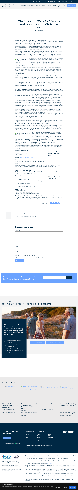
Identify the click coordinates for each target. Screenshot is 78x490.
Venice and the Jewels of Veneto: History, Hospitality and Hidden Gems (29, 406)
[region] (39, 486)
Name (16, 246)
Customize (57, 487)
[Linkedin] (73, 432)
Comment (18, 230)
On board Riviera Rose (47, 404)
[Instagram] (66, 432)
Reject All (65, 487)
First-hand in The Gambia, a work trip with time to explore (68, 405)
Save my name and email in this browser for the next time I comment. (33, 257)
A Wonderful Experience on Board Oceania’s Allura (10, 404)
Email (16, 251)
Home (6, 11)
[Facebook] (64, 432)
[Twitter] (69, 432)
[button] (23, 6)
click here (32, 477)
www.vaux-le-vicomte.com (26, 157)
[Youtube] (71, 432)
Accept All (72, 487)
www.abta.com (43, 462)
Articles (10, 11)
